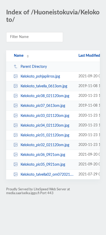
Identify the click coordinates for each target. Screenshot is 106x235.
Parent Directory (34, 67)
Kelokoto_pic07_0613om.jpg (43, 106)
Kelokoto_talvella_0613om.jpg (44, 86)
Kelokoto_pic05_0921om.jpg (43, 164)
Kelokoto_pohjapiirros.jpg (40, 76)
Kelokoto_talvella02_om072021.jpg (47, 174)
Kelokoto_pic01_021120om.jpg (45, 135)
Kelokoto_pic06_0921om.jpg (43, 155)
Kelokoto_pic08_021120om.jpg (45, 96)
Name (18, 56)
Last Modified (89, 56)
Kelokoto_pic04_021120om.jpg (45, 125)
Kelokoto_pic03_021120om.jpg (45, 116)
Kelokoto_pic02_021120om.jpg (45, 145)
